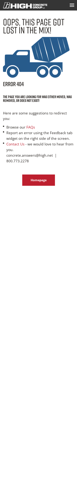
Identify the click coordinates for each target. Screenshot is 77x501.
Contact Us (15, 144)
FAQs (30, 127)
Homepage (39, 180)
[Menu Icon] (72, 5)
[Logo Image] (25, 5)
